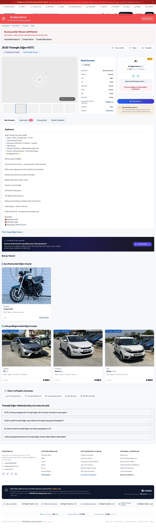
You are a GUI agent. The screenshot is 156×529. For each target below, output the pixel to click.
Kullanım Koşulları (131, 521)
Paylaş (134, 48)
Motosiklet (15, 26)
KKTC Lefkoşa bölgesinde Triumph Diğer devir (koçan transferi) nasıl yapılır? (78, 412)
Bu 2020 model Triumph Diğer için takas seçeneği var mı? (78, 428)
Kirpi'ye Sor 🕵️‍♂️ (137, 101)
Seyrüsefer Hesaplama (88, 475)
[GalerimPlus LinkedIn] (16, 473)
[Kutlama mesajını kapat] (153, 2)
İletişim (152, 521)
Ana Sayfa (5, 26)
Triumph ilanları (27, 39)
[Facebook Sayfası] (138, 76)
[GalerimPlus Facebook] (7, 473)
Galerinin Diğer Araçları (30, 52)
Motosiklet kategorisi (12, 39)
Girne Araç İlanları (86, 458)
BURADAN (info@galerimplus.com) (40, 493)
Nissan (43, 468)
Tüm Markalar (45, 475)
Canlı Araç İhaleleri (126, 471)
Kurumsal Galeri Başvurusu (128, 458)
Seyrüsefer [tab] (25, 120)
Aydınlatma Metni (143, 521)
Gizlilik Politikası (119, 521)
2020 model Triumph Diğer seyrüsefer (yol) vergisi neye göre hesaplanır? (78, 420)
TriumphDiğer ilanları (44, 39)
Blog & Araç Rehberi (127, 475)
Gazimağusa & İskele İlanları (89, 461)
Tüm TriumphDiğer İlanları (12, 232)
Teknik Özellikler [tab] (57, 120)
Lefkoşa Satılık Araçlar (54, 396)
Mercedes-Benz (46, 455)
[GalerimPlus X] (11, 473)
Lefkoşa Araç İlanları (87, 455)
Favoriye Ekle (119, 48)
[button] (39, 80)
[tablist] (34, 120)
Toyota (43, 461)
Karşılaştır (148, 48)
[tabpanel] (78, 177)
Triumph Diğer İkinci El (34, 396)
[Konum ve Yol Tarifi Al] (133, 76)
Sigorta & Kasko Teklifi (127, 461)
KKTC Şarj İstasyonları (87, 471)
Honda (43, 465)
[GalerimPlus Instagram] (3, 473)
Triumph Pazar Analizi (12, 52)
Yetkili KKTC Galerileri (127, 468)
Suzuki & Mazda (46, 471)
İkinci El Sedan (72, 396)
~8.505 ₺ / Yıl (109, 102)
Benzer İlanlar (147, 18)
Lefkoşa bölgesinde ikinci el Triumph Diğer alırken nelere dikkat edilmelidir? (78, 437)
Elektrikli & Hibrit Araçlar (88, 468)
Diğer (33, 26)
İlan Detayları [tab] (9, 120)
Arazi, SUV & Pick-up (87, 465)
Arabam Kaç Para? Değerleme (129, 465)
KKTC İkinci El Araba (89, 396)
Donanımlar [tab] (42, 120)
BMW (43, 458)
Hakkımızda (123, 455)
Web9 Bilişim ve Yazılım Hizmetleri (32, 521)
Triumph (25, 26)
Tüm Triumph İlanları (14, 396)
